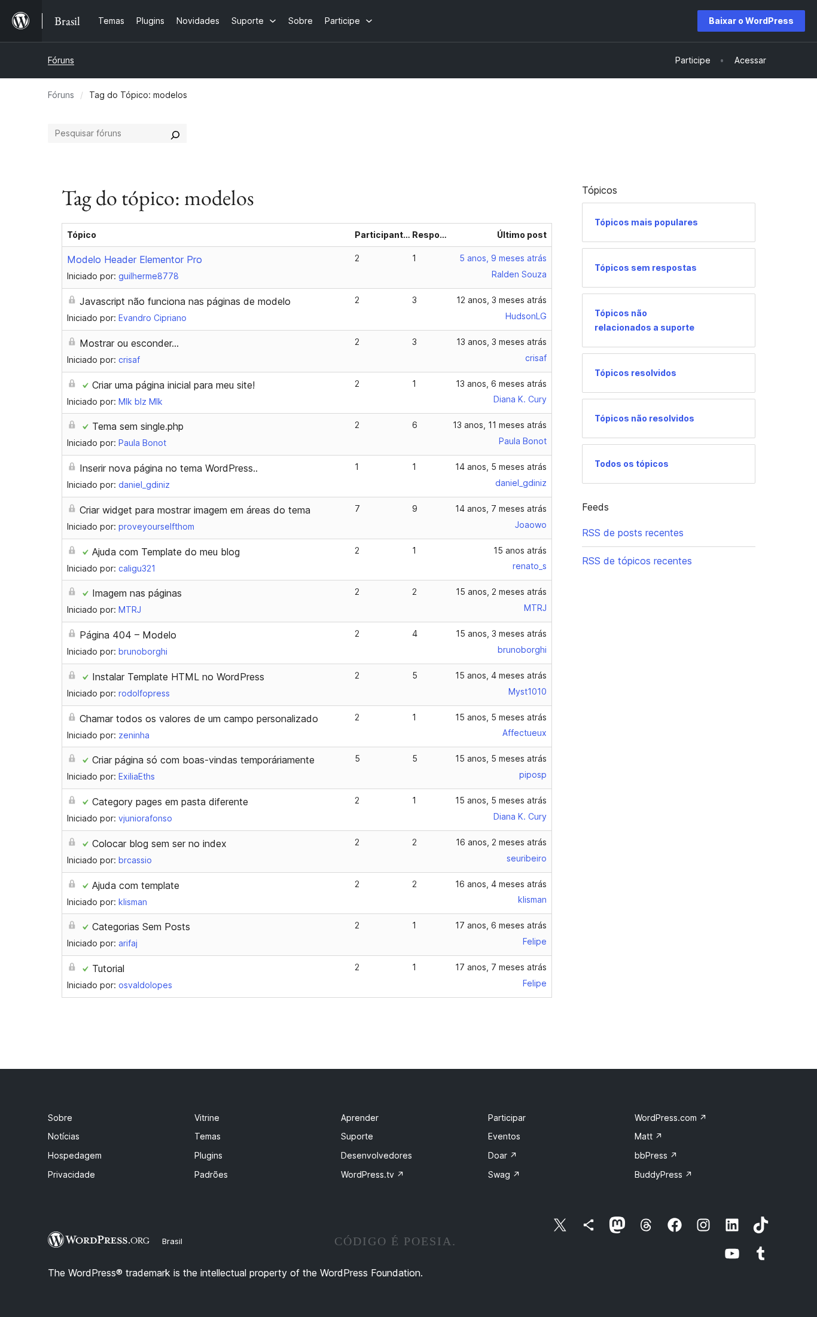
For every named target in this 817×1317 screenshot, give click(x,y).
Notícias (64, 1136)
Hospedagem (75, 1155)
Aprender (360, 1118)
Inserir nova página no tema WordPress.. (169, 468)
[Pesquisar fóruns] (175, 133)
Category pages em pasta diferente (170, 802)
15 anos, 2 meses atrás (501, 591)
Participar (507, 1118)
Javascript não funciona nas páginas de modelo (185, 301)
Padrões (211, 1174)
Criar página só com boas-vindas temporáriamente (203, 760)
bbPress (656, 1155)
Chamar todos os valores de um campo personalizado (199, 719)
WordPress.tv (372, 1174)
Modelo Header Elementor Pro (134, 259)
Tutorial (108, 968)
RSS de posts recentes (633, 533)
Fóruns (61, 60)
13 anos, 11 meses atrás (500, 425)
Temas (207, 1136)
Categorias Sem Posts (141, 927)
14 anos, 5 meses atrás (501, 467)
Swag (504, 1174)
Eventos (504, 1136)
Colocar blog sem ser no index (159, 844)
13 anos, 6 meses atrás (501, 383)
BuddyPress (664, 1174)
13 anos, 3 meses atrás (501, 342)
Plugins (208, 1155)
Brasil (172, 1241)
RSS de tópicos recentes (637, 561)
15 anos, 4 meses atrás (501, 675)
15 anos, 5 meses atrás (501, 717)
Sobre (60, 1118)
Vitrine (207, 1118)
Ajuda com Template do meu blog (166, 552)
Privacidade (71, 1174)
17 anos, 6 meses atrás (501, 925)
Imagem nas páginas (137, 593)
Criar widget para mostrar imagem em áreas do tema (195, 510)
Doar (502, 1155)
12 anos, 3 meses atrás (501, 300)
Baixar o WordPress (751, 21)
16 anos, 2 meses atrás (501, 842)
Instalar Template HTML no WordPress (178, 677)
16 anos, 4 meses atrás (501, 884)
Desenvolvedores (376, 1155)
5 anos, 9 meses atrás (503, 258)
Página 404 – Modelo (128, 635)
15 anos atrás (520, 550)
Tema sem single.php (138, 426)
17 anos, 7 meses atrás (501, 967)
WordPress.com (671, 1118)
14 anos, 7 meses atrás (501, 508)
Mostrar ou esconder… (129, 343)
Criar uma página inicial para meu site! (173, 385)
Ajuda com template (135, 885)
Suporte (357, 1136)
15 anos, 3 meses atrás (501, 633)
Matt (649, 1136)
